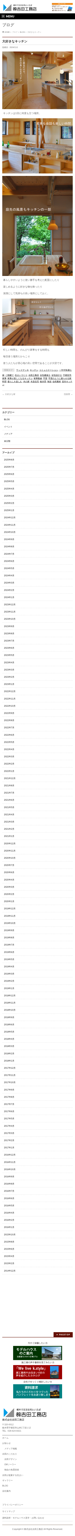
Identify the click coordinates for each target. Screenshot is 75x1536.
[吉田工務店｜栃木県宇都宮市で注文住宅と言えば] (20, 7)
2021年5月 (9, 807)
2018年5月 (9, 1032)
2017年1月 (9, 1147)
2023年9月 (9, 626)
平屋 (45, 378)
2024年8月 (9, 546)
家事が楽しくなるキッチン (20, 378)
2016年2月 (9, 1220)
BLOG (22, 32)
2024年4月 (9, 575)
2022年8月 (9, 720)
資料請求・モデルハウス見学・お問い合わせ (23, 1518)
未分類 (7, 441)
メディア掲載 (10, 1448)
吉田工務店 (33, 375)
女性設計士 (56, 375)
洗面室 (68, 394)
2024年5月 (9, 568)
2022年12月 (10, 691)
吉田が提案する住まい (12, 1475)
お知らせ (6, 1443)
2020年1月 (9, 901)
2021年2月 (9, 829)
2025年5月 (9, 481)
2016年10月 (10, 1169)
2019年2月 (9, 981)
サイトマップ (8, 1511)
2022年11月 (10, 699)
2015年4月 (9, 1256)
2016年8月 (9, 1184)
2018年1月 (9, 1061)
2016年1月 (9, 1227)
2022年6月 (9, 735)
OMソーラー (10, 1464)
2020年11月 (10, 851)
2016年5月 (9, 1205)
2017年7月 (9, 1104)
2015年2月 (9, 1263)
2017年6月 (9, 1111)
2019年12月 (10, 908)
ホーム (5, 1438)
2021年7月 (9, 793)
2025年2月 (9, 503)
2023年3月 (9, 670)
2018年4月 (9, 1039)
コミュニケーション (48, 370)
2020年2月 (9, 894)
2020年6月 (9, 872)
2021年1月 (9, 836)
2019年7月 (9, 945)
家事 (4, 378)
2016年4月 (9, 1213)
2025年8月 (9, 460)
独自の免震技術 (11, 1470)
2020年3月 (9, 887)
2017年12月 (10, 1068)
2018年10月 (10, 1010)
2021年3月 (9, 822)
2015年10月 (10, 1234)
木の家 (26, 381)
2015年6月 (9, 1249)
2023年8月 (9, 633)
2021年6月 (9, 800)
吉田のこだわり (9, 1454)
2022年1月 (9, 771)
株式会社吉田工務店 (33, 1529)
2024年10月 (10, 532)
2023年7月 (9, 641)
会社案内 (6, 1491)
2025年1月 (9, 510)
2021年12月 (10, 778)
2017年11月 (10, 1075)
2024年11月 (10, 525)
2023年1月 (9, 684)
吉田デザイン (10, 1459)
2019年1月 (9, 988)
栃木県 (43, 381)
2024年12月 (10, 517)
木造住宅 (35, 381)
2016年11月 (10, 1162)
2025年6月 (9, 474)
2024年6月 (9, 561)
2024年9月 (9, 539)
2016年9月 (9, 1176)
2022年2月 (9, 764)
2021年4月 (9, 814)
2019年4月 (9, 966)
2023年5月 (9, 655)
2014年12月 (10, 1271)
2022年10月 (10, 706)
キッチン (34, 370)
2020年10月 (10, 858)
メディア (8, 434)
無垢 (49, 381)
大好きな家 (8, 394)
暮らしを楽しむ (15, 381)
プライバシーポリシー (12, 1504)
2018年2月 (9, 1053)
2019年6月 (9, 952)
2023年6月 (9, 648)
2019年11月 (10, 916)
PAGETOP (64, 1334)
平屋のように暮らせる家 (59, 378)
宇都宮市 (67, 375)
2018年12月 (10, 995)
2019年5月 (9, 959)
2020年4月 (9, 880)
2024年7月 (9, 554)
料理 (4, 381)
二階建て (9, 375)
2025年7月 (9, 467)
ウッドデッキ (22, 370)
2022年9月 (9, 713)
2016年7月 (9, 1191)
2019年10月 (10, 923)
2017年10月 (10, 1082)
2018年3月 (9, 1046)
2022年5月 (9, 742)
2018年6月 (9, 1024)
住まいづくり (21, 375)
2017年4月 (9, 1126)
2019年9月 (9, 930)
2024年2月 (9, 590)
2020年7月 (9, 865)
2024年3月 (9, 583)
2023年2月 (9, 677)
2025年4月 (9, 489)
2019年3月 (9, 974)
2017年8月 (9, 1097)
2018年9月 (9, 1017)
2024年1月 (9, 597)
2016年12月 (10, 1155)
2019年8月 (9, 937)
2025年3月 (9, 496)
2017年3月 (9, 1133)
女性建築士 (45, 375)
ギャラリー (7, 1480)
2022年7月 (9, 727)
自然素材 (56, 381)
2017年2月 (9, 1140)
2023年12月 (10, 604)
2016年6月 (9, 1198)
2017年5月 (9, 1118)
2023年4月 (9, 662)
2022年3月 (9, 756)
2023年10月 (10, 619)
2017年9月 (9, 1090)
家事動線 (38, 378)
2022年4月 (9, 749)
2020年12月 (10, 843)
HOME (7, 32)
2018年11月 (10, 1003)
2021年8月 (9, 785)
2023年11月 (10, 612)
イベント (8, 426)
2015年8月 (9, 1242)
